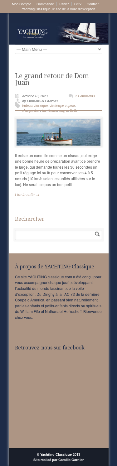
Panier (64, 4)
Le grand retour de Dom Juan (52, 79)
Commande (45, 4)
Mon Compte (21, 4)
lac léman (49, 110)
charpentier (31, 110)
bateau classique (35, 105)
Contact (93, 4)
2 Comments (85, 96)
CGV (77, 4)
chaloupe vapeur (63, 105)
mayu (63, 110)
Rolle (73, 110)
